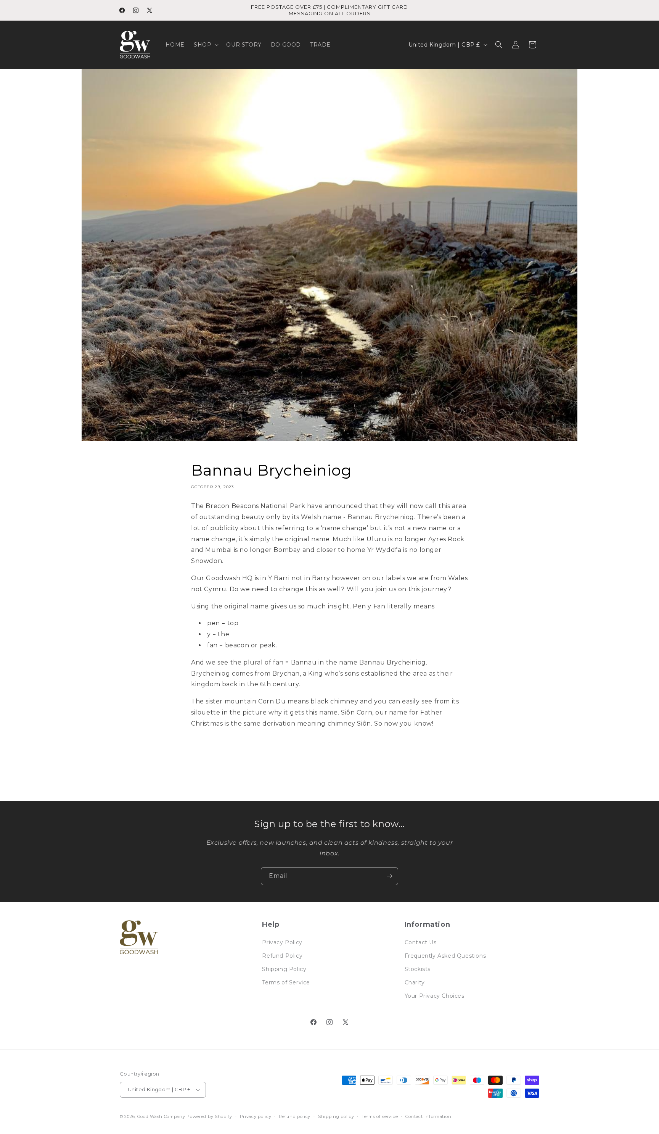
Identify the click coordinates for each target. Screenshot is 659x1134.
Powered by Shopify (209, 1116)
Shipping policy (336, 1116)
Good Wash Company (161, 1116)
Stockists (418, 969)
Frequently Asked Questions (445, 955)
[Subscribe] (389, 876)
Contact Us (421, 942)
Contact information (428, 1116)
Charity (415, 982)
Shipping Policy (284, 969)
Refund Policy (282, 955)
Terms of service (380, 1116)
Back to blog (335, 783)
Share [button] (207, 748)
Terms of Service (286, 982)
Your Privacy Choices (435, 995)
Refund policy (294, 1116)
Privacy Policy (282, 942)
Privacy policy (256, 1116)
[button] (205, 45)
